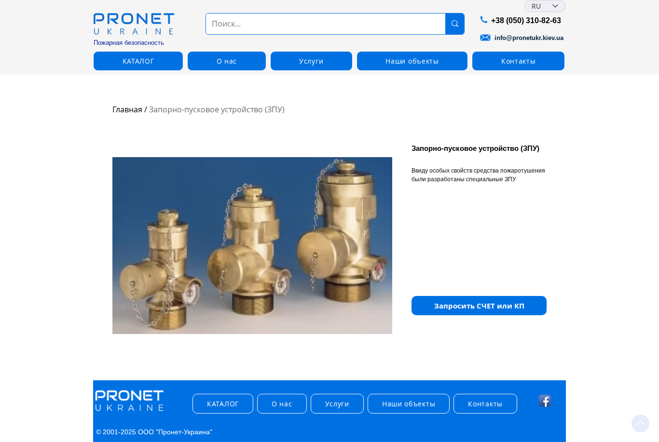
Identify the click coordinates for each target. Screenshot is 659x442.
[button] (138, 61)
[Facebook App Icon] (545, 401)
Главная (127, 109)
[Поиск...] (454, 23)
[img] (129, 411)
